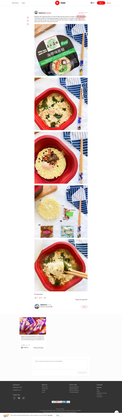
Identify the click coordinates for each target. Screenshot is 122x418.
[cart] (117, 413)
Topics (23, 3)
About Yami (45, 387)
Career (43, 390)
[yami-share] (27, 22)
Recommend (15, 3)
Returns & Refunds (74, 390)
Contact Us (45, 388)
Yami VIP (48, 13)
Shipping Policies (73, 388)
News (43, 392)
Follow (84, 306)
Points (98, 391)
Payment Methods (74, 387)
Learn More (49, 415)
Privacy (62, 409)
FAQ (98, 389)
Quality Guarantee (101, 393)
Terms (57, 409)
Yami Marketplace (74, 392)
